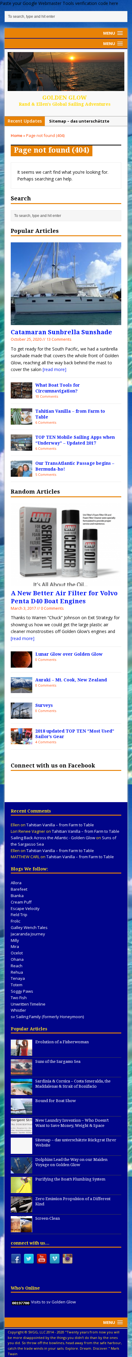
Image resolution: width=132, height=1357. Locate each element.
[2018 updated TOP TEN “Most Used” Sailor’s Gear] (21, 741)
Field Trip (19, 914)
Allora (16, 882)
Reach (16, 965)
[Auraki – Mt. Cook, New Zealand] (21, 689)
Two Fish (19, 997)
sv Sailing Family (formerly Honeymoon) (47, 1016)
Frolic (15, 921)
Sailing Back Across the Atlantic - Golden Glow (53, 837)
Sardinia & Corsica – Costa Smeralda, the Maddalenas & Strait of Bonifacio (73, 1084)
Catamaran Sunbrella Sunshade (61, 332)
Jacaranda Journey (28, 934)
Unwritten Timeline (28, 1004)
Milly (15, 940)
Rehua (17, 972)
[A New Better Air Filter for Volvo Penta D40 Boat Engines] (66, 582)
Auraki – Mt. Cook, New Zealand (71, 679)
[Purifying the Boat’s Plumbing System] (21, 1189)
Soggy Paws (22, 991)
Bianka (17, 895)
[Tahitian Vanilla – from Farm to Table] (21, 421)
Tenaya (18, 978)
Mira (15, 946)
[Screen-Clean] (21, 1229)
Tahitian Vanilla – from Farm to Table (60, 825)
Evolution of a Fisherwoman (62, 1042)
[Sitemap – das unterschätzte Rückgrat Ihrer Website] (21, 1150)
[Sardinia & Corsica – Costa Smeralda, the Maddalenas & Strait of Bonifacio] (21, 1091)
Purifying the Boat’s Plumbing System (70, 1179)
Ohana (17, 959)
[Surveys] (21, 715)
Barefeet (19, 889)
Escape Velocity (25, 908)
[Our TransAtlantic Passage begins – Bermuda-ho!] (21, 473)
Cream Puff (21, 902)
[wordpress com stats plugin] (21, 1302)
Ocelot (17, 953)
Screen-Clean (47, 1218)
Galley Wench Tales (29, 927)
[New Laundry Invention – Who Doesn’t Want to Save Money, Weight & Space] (21, 1131)
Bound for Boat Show (55, 1100)
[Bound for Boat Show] (21, 1111)
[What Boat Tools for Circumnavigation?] (21, 395)
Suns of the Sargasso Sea (57, 1061)
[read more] (54, 369)
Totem (16, 984)
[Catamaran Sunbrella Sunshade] (66, 321)
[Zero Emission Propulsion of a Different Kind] (21, 1209)
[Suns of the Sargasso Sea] (21, 1072)
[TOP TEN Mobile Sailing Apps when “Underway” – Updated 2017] (21, 447)
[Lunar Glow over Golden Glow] (21, 664)
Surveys (44, 705)
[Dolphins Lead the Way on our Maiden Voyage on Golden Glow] (21, 1170)
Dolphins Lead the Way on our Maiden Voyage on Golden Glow (71, 1162)
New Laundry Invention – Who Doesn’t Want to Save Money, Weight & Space (72, 1123)
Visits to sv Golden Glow (53, 1302)
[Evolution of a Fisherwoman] (21, 1052)
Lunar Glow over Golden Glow (69, 654)
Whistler (18, 1010)
